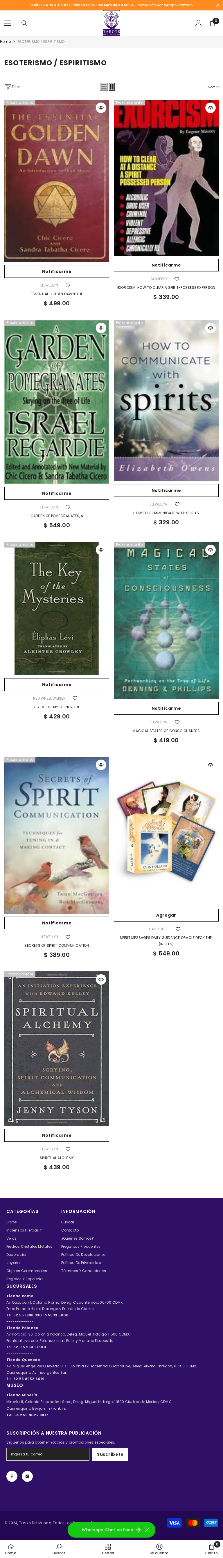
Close (218, 5)
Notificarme (57, 271)
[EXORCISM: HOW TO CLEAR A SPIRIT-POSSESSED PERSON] (166, 178)
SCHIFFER (159, 278)
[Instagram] (27, 1476)
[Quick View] (101, 108)
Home (5, 41)
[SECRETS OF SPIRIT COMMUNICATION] (56, 835)
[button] (104, 87)
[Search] (24, 23)
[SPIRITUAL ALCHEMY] (56, 1048)
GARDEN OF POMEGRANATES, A (56, 515)
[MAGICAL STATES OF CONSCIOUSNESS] (166, 620)
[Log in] (198, 23)
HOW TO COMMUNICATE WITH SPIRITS (166, 512)
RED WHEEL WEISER (49, 698)
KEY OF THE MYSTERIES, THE (57, 707)
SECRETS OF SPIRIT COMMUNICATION (56, 945)
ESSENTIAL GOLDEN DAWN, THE (57, 293)
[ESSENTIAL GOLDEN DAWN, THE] (56, 181)
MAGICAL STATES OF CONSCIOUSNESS (166, 730)
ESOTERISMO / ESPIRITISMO (41, 41)
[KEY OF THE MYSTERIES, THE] (56, 608)
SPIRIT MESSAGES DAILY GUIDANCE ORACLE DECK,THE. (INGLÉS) (166, 940)
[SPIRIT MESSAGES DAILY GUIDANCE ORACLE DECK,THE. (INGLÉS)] (166, 831)
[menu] (7, 23)
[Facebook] (11, 1476)
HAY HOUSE (158, 928)
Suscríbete (110, 1454)
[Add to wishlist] (68, 285)
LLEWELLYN (49, 285)
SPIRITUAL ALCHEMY (57, 1157)
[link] (59, 1549)
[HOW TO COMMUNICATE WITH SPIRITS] (166, 400)
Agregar (166, 915)
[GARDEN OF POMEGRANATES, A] (56, 402)
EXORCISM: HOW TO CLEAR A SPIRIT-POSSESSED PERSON (166, 287)
